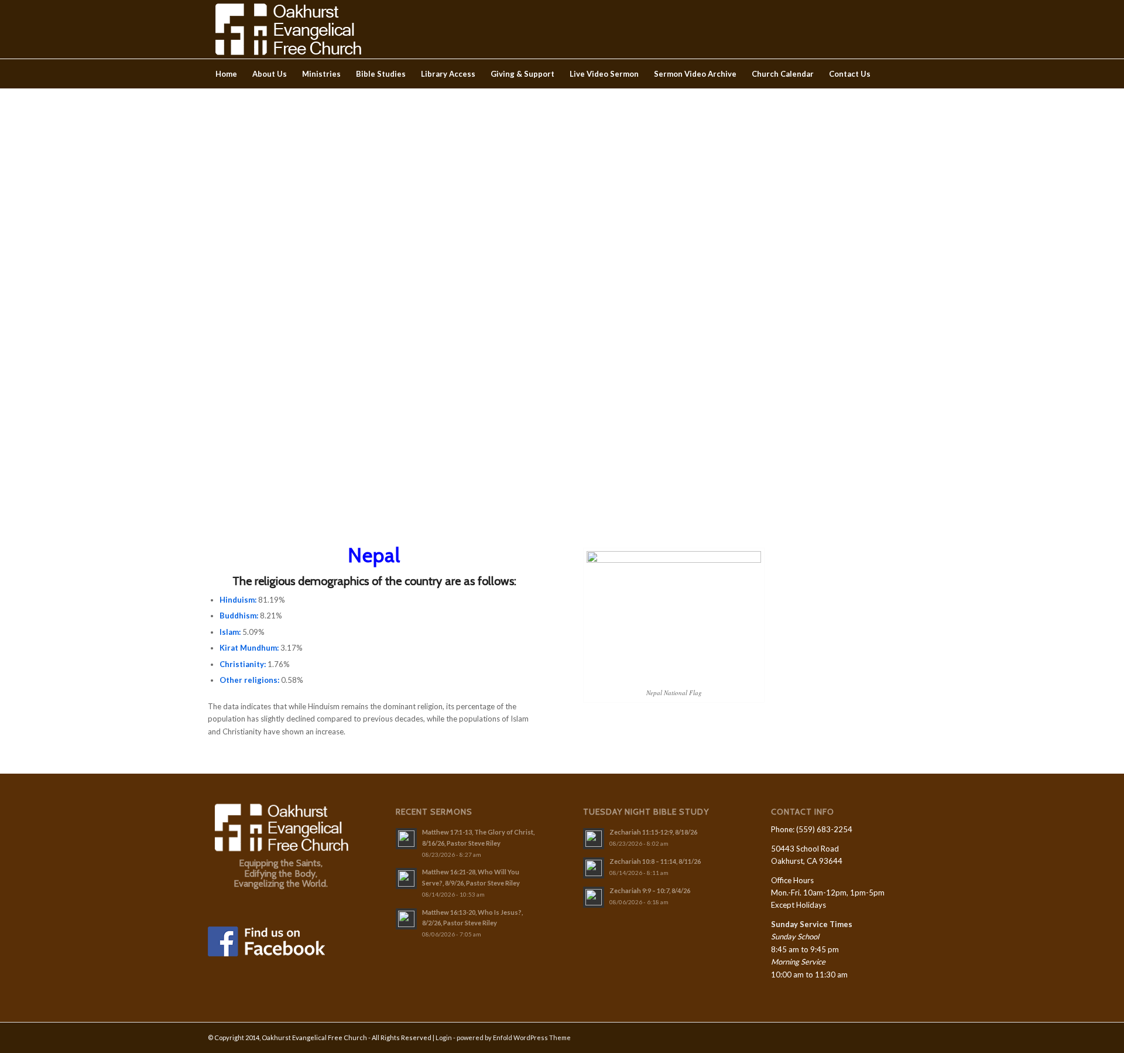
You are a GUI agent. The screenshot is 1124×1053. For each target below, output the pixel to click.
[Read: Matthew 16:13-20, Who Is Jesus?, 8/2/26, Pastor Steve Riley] (406, 918)
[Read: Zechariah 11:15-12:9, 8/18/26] (593, 838)
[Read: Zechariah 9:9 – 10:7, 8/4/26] (593, 897)
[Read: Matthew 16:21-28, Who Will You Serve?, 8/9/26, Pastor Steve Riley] (406, 878)
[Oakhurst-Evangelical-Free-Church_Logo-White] (287, 29)
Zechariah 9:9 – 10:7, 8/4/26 (649, 890)
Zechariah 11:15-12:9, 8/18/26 (653, 832)
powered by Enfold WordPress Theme (514, 1037)
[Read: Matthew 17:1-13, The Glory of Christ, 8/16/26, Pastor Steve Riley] (406, 838)
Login (444, 1037)
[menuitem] (226, 73)
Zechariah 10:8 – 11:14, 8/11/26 (655, 861)
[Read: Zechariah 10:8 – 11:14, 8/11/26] (593, 867)
